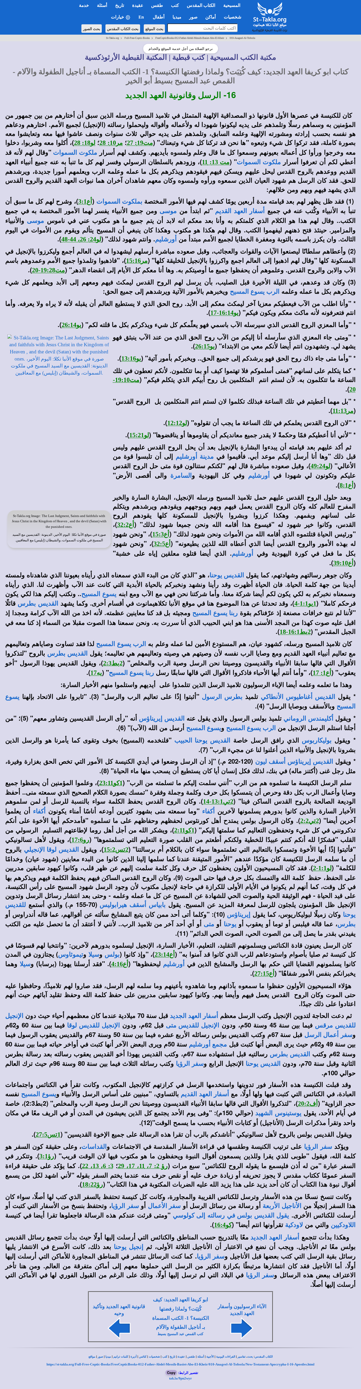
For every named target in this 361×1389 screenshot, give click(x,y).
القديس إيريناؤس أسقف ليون (294, 761)
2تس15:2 (116, 849)
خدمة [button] (84, 5)
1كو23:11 (111, 782)
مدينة (205, 456)
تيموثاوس (70, 954)
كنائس (142, 1356)
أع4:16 (119, 964)
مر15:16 (137, 260)
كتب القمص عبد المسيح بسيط (180, 1334)
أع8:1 (347, 485)
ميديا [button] (177, 17)
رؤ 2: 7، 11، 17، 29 (143, 1165)
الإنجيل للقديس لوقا (93, 1025)
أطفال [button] (159, 17)
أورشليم (166, 239)
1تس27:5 (48, 1134)
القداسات (94, 1146)
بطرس (346, 924)
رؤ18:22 (92, 1184)
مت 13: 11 (216, 162)
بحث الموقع (154, 28)
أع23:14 (165, 954)
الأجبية (210, 1356)
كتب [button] (175, 5)
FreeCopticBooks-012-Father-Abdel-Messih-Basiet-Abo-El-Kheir (189, 37)
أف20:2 (308, 1103)
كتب (164, 1356)
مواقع (92, 1356)
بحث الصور (91, 28)
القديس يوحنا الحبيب (202, 740)
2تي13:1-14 (218, 801)
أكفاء (208, 811)
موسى (168, 210)
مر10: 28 (111, 142)
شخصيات (154, 1356)
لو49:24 (320, 466)
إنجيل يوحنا (129, 1246)
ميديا (108, 1356)
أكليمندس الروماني (309, 718)
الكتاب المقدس (264, 1356)
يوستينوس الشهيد (278, 1113)
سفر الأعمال (164, 1205)
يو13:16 (131, 358)
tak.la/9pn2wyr (180, 1378)
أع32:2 (125, 524)
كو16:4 (223, 1224)
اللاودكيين (343, 1224)
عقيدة (181, 1356)
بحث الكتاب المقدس (122, 28)
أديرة (134, 1356)
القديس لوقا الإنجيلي (51, 849)
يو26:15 (205, 346)
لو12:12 (177, 422)
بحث (250, 1356)
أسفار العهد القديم (240, 210)
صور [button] (193, 17)
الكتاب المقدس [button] (201, 5)
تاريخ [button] (119, 5)
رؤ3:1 (46, 1156)
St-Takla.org (112, 37)
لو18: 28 (84, 142)
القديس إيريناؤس (162, 718)
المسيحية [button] (231, 5)
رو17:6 (80, 839)
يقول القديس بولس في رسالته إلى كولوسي (231, 1215)
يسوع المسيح (99, 593)
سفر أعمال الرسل (328, 1034)
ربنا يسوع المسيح (215, 613)
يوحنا (216, 575)
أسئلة (200, 1356)
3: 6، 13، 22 (97, 1165)
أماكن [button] (210, 17)
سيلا (94, 954)
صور (100, 1356)
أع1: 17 (322, 672)
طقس (191, 1356)
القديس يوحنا (263, 1063)
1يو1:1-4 (305, 603)
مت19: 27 (140, 142)
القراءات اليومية (225, 1356)
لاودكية (294, 1224)
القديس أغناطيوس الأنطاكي (298, 696)
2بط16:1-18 (295, 631)
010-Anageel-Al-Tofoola (242, 37)
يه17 (96, 672)
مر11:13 (343, 410)
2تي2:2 (309, 820)
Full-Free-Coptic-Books (137, 37)
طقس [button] (157, 5)
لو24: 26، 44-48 (81, 239)
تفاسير (242, 1356)
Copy (171, 1372)
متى (209, 924)
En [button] (141, 17)
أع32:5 (162, 543)
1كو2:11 (184, 830)
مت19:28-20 (48, 270)
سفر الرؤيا (190, 1063)
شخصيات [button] (234, 17)
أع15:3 (160, 534)
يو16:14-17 (224, 312)
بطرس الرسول (222, 696)
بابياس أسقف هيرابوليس (133, 904)
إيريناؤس (239, 914)
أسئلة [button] (102, 5)
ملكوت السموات (75, 152)
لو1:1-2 (322, 868)
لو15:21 (139, 435)
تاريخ (172, 1356)
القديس (233, 575)
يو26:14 (71, 324)
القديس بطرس (38, 603)
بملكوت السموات (119, 201)
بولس (112, 954)
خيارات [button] (118, 17)
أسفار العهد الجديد (194, 1015)
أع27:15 (264, 973)
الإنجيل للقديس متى (193, 1025)
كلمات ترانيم (120, 1356)
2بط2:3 (113, 663)
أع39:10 (343, 563)
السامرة (181, 475)
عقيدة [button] (137, 5)
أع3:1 (85, 201)
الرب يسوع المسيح (255, 291)
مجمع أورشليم (208, 1044)
